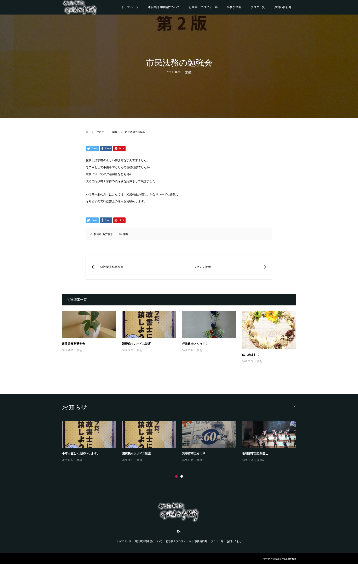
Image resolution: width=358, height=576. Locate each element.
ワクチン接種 (70, 456)
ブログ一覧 (257, 7)
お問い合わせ (282, 7)
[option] (182, 443)
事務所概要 (234, 7)
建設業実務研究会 (73, 343)
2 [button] (181, 476)
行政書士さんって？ (195, 343)
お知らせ (82, 463)
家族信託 (248, 453)
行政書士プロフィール (203, 7)
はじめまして (251, 354)
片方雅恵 (108, 234)
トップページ (130, 7)
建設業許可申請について (164, 7)
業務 (188, 72)
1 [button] (176, 476)
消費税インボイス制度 (136, 343)
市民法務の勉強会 (133, 453)
